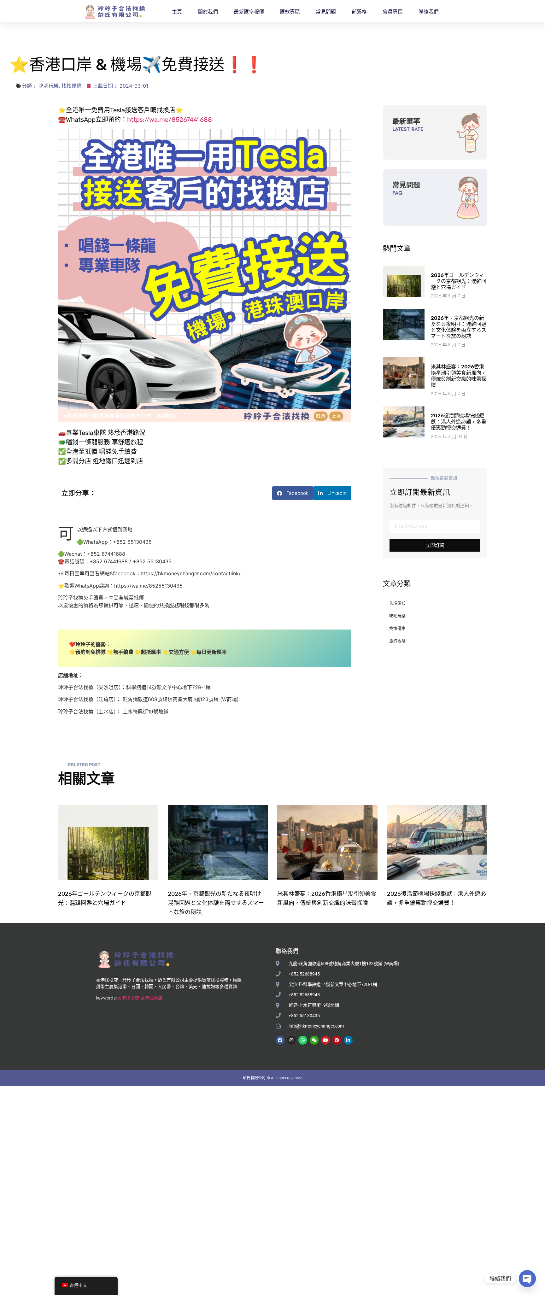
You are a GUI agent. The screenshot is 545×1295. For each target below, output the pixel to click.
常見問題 (326, 12)
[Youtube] (325, 1040)
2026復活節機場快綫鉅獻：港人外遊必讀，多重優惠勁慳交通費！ (458, 422)
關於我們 (208, 12)
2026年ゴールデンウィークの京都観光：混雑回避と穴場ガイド (458, 281)
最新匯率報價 (249, 12)
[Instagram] (291, 1040)
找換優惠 (72, 86)
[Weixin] (314, 1040)
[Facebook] (280, 1040)
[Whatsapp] (302, 1040)
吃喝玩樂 (48, 86)
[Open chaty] (527, 1278)
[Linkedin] (348, 1040)
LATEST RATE (407, 129)
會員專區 (393, 12)
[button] (292, 493)
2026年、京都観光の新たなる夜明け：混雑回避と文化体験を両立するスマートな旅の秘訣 (458, 327)
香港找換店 (128, 997)
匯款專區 (290, 12)
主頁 (177, 12)
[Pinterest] (336, 1040)
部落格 (359, 12)
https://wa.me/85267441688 (169, 119)
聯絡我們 (429, 12)
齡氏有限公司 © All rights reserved (272, 1077)
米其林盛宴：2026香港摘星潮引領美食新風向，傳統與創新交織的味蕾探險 (458, 376)
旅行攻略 (397, 640)
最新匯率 (406, 121)
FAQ (397, 192)
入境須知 (397, 603)
